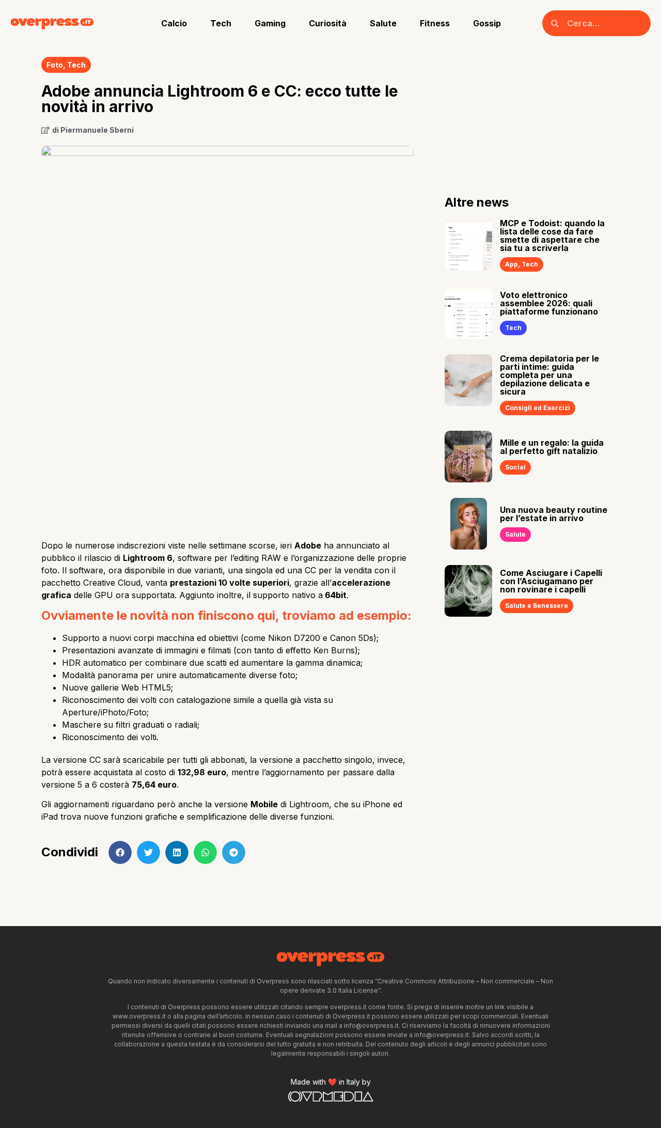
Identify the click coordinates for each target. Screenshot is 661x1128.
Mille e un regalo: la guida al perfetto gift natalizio (552, 446)
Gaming (270, 23)
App (511, 264)
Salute (383, 23)
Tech (220, 23)
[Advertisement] (227, 449)
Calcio (174, 23)
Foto (54, 64)
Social (515, 467)
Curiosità (328, 23)
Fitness (435, 23)
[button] (120, 852)
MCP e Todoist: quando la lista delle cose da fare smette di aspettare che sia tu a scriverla (552, 235)
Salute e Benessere (536, 605)
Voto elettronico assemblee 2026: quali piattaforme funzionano (549, 303)
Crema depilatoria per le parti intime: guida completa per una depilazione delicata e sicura (549, 375)
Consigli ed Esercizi (537, 408)
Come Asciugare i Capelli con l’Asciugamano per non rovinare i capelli (551, 581)
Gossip (487, 23)
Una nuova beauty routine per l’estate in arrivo (553, 514)
